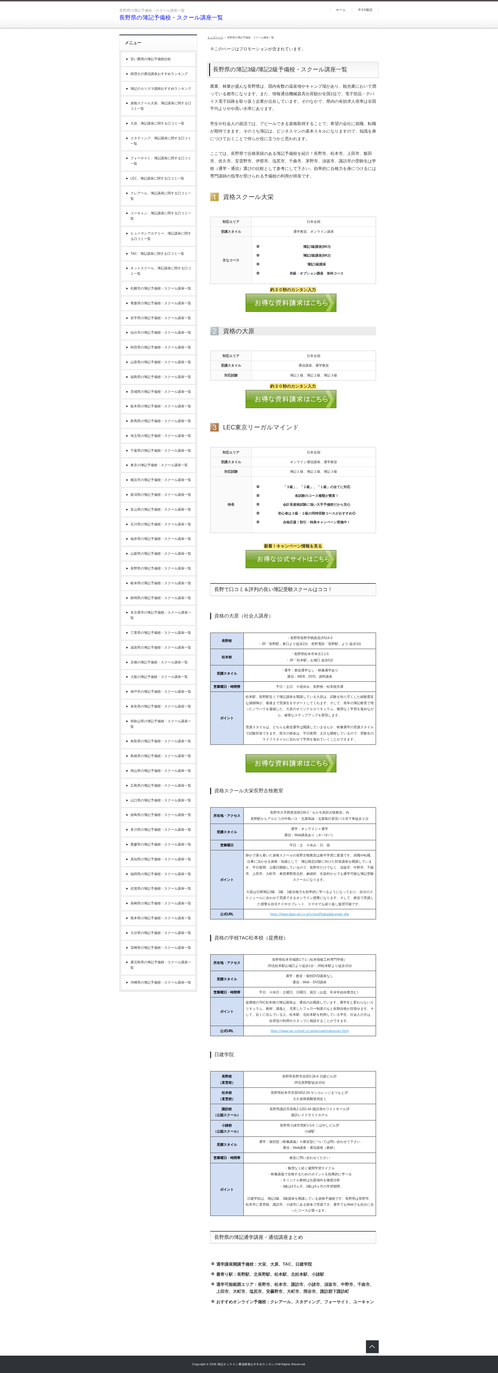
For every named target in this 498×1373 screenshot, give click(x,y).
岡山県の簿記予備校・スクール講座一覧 (160, 771)
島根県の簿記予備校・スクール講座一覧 (160, 756)
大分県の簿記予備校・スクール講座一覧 (160, 933)
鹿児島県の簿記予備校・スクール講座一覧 (160, 965)
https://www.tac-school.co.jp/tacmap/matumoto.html (310, 1031)
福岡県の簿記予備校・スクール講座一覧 (160, 874)
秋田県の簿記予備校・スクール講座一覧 (160, 347)
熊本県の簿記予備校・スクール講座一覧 (160, 918)
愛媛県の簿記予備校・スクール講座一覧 (160, 844)
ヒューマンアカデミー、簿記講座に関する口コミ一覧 (160, 236)
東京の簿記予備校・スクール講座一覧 (159, 465)
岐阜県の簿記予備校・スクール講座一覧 (160, 583)
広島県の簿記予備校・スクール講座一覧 (160, 785)
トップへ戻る (372, 1346)
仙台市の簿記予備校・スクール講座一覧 (160, 332)
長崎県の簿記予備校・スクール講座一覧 (160, 903)
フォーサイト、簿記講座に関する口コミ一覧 (160, 161)
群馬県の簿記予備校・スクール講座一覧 (160, 421)
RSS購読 (365, 10)
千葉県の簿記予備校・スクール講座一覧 (160, 450)
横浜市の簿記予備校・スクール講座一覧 (160, 480)
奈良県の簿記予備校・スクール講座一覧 (160, 706)
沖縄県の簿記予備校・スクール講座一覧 (160, 982)
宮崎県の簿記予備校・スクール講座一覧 (160, 948)
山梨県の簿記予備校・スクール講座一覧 (160, 553)
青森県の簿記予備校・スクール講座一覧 (160, 303)
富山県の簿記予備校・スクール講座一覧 (160, 509)
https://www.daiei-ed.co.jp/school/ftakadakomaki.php (309, 914)
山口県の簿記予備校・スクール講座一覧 (160, 800)
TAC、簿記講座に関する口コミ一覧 (157, 254)
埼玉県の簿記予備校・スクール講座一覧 (160, 436)
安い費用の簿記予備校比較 (150, 59)
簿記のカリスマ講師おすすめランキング (160, 89)
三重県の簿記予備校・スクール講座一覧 (160, 633)
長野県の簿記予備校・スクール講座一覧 (171, 17)
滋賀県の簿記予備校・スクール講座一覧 (160, 647)
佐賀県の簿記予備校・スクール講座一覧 (160, 888)
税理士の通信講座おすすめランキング (159, 74)
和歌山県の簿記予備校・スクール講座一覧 (160, 724)
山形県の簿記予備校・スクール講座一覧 (160, 362)
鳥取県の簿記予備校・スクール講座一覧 (160, 741)
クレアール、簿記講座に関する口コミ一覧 (160, 196)
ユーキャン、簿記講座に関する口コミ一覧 (160, 216)
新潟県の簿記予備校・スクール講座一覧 (160, 495)
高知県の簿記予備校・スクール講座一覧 (160, 859)
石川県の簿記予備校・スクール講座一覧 (160, 524)
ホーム (341, 10)
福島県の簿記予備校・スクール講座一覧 (160, 377)
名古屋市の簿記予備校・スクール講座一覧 (160, 615)
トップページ (215, 37)
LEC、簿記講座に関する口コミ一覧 (157, 178)
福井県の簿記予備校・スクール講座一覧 (160, 539)
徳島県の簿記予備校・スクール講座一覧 (160, 815)
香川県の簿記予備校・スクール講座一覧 (160, 830)
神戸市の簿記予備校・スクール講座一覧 (160, 692)
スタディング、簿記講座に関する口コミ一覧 (160, 141)
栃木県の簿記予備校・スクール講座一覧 (160, 406)
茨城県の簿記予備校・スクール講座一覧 (160, 392)
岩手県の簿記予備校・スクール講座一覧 (160, 318)
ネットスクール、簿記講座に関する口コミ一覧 (160, 271)
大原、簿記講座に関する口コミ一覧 (157, 123)
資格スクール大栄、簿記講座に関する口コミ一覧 (160, 106)
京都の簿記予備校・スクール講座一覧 (159, 662)
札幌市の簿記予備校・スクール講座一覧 (160, 288)
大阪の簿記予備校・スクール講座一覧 (159, 677)
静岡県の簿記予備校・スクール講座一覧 (160, 598)
